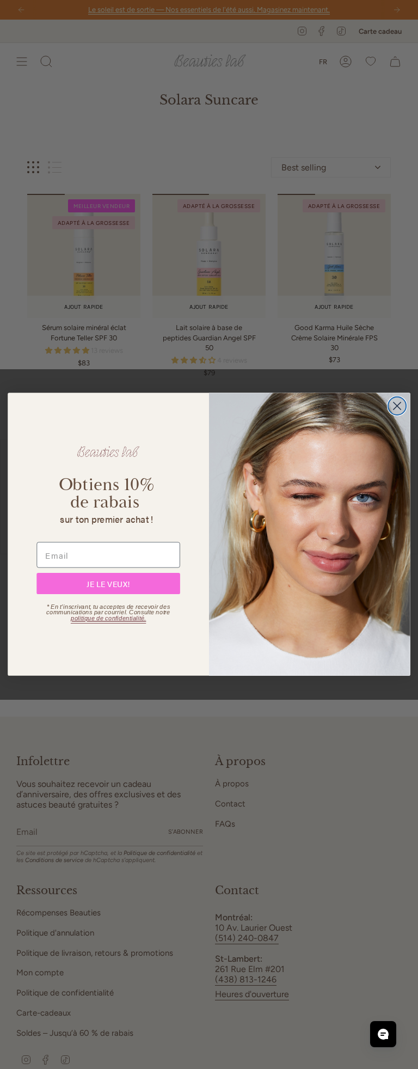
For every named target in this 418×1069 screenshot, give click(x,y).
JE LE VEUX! (108, 583)
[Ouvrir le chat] (383, 1034)
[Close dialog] (397, 406)
